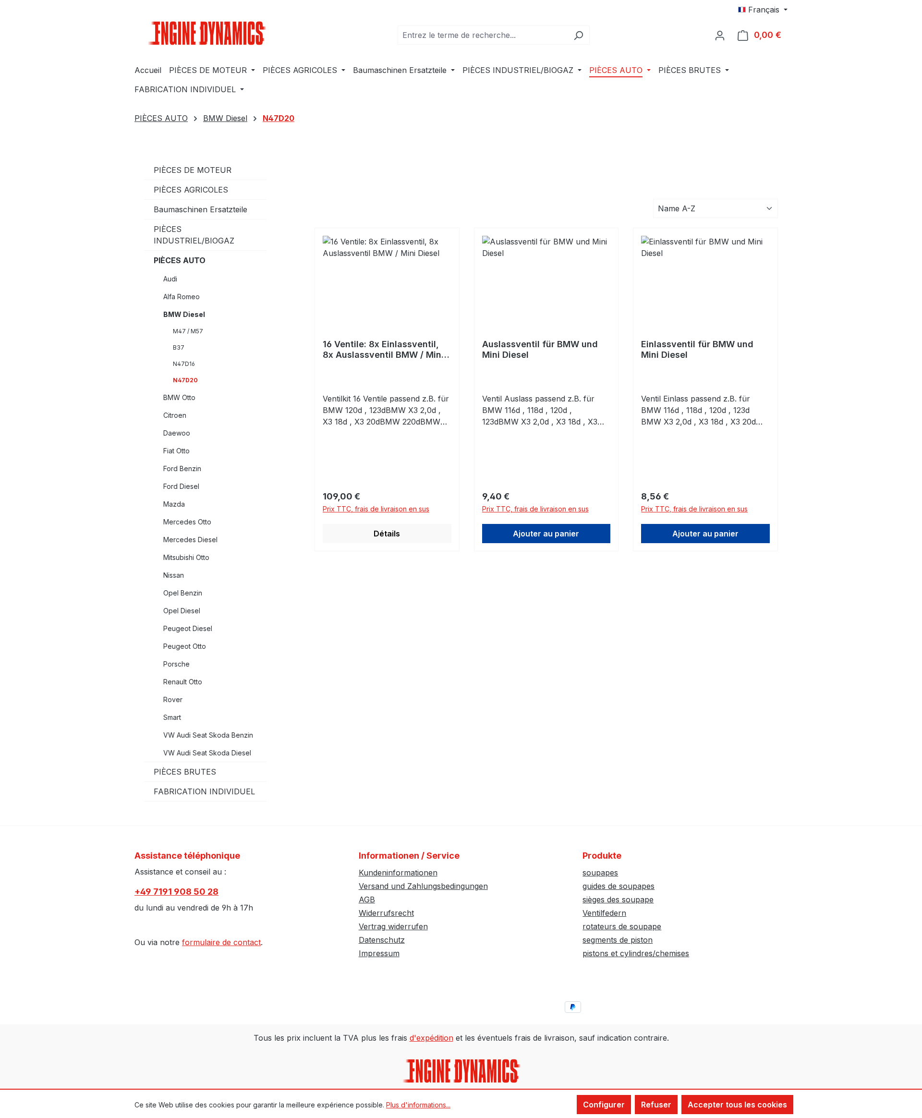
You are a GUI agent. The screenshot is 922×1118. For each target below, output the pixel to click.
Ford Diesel (181, 486)
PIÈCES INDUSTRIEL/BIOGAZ (194, 234)
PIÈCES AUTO (180, 260)
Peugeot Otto (184, 646)
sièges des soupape (618, 899)
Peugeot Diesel (187, 628)
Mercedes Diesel (190, 539)
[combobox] (483, 35)
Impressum (379, 953)
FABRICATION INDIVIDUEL (204, 791)
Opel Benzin (182, 593)
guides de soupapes (618, 886)
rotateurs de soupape (621, 926)
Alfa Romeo (181, 296)
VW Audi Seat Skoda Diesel (207, 753)
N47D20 (185, 380)
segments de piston (617, 940)
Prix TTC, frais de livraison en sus (376, 509)
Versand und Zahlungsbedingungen (423, 886)
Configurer (604, 1104)
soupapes (600, 872)
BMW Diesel (184, 314)
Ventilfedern (604, 913)
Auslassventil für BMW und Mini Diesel (540, 349)
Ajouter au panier (546, 533)
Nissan (173, 575)
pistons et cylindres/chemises (635, 953)
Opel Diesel (181, 611)
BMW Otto (179, 397)
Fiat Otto (176, 451)
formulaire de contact (221, 942)
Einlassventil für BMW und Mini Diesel (697, 349)
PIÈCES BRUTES (185, 772)
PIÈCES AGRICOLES (191, 189)
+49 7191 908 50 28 (176, 892)
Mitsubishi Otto (186, 557)
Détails (387, 533)
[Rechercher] (578, 35)
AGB (367, 899)
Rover (172, 699)
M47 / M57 (188, 331)
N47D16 (184, 363)
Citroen (174, 415)
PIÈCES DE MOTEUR (192, 170)
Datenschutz (382, 940)
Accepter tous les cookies (737, 1104)
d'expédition (431, 1038)
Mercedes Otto (187, 522)
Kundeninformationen (398, 872)
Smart (172, 717)
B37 (178, 347)
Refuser (656, 1104)
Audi (170, 279)
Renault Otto (182, 682)
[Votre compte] (719, 35)
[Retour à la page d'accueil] (206, 33)
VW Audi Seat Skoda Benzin (208, 735)
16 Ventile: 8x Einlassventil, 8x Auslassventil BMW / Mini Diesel (383, 349)
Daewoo (176, 433)
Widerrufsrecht (386, 913)
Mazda (174, 504)
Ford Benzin (182, 468)
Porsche (176, 664)
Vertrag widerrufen (393, 926)
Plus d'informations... (418, 1105)
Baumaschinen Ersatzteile (200, 209)
